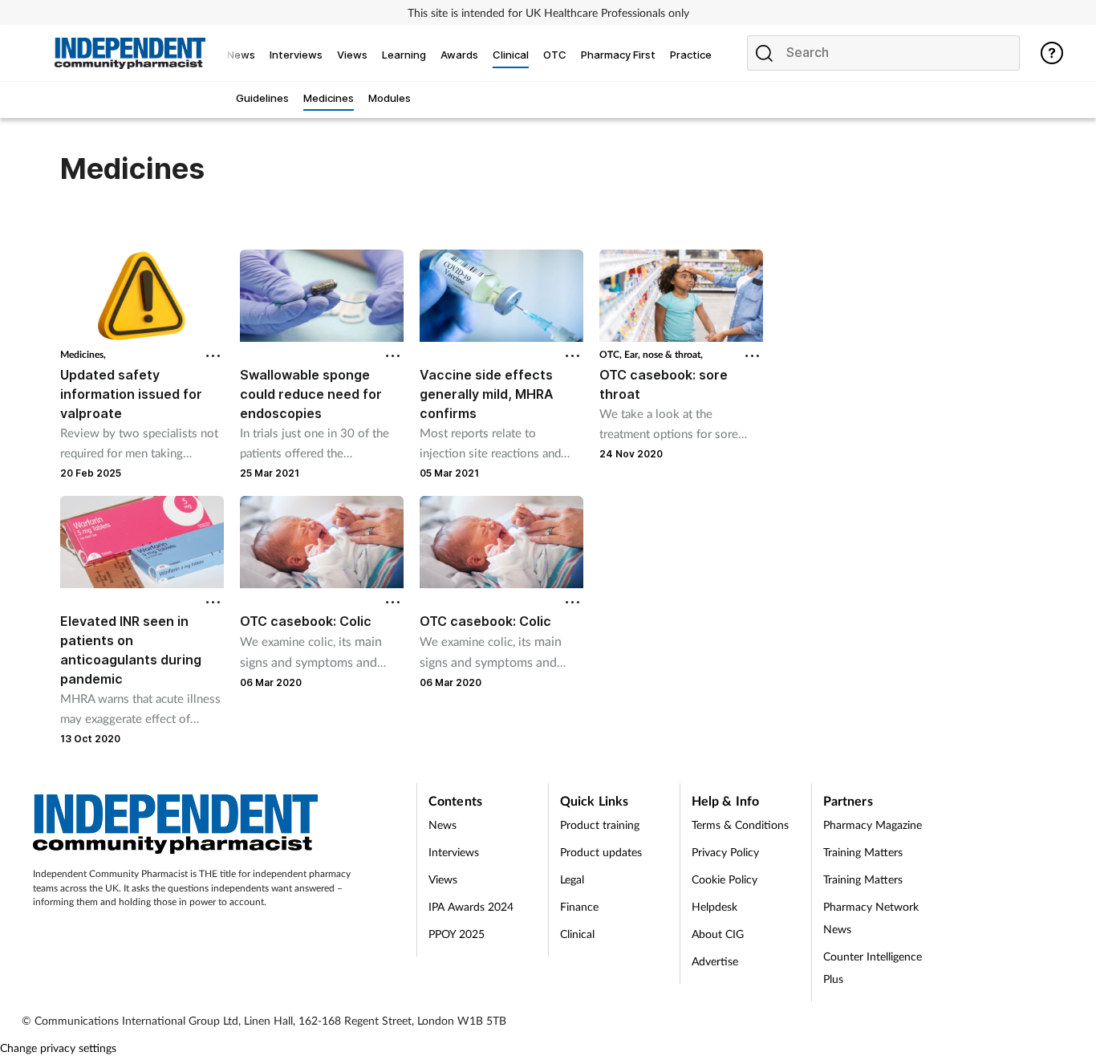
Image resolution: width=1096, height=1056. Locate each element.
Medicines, (83, 354)
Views (442, 879)
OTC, (611, 354)
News (442, 824)
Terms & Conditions (740, 824)
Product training (599, 824)
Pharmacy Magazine (872, 824)
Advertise (715, 961)
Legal (572, 879)
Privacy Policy (725, 852)
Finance (579, 906)
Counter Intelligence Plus (872, 967)
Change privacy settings (58, 1047)
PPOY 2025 (456, 933)
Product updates (601, 852)
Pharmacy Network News (871, 918)
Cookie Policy (724, 879)
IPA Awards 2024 (470, 906)
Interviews (453, 852)
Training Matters (863, 852)
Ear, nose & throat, (663, 354)
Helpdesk (714, 906)
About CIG (718, 933)
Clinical (577, 933)
